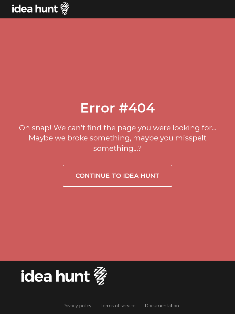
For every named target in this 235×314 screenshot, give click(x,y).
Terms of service (118, 306)
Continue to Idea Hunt (117, 175)
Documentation (162, 306)
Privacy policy (76, 306)
